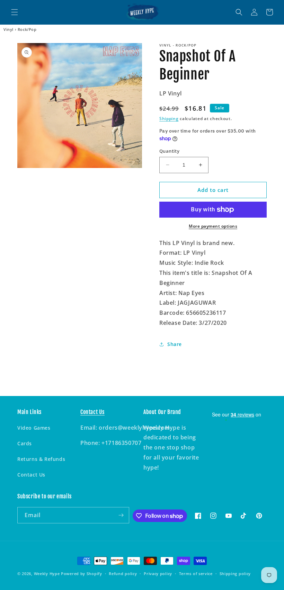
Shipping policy (235, 573)
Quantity (169, 151)
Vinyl (8, 29)
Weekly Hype (47, 573)
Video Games (34, 427)
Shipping (169, 118)
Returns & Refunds (41, 459)
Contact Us (31, 474)
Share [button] (174, 344)
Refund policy (123, 573)
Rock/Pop (27, 29)
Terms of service (196, 573)
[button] (14, 12)
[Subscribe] (121, 515)
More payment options (213, 226)
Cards (24, 443)
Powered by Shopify (81, 573)
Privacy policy (158, 573)
